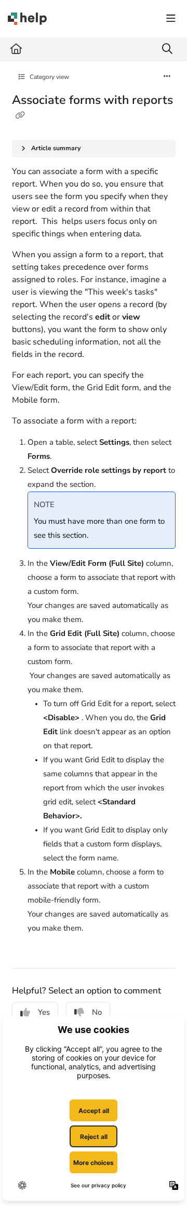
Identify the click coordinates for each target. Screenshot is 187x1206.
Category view (48, 77)
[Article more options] (167, 77)
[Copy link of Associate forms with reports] (20, 116)
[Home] (27, 18)
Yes (44, 1012)
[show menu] (171, 18)
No (97, 1012)
